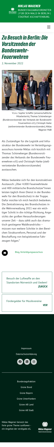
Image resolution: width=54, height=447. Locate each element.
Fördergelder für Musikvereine (27, 303)
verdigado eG (24, 428)
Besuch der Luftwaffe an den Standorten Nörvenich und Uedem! (27, 282)
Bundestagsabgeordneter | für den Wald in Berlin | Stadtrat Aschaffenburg (34, 13)
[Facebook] (20, 362)
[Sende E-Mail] (5, 253)
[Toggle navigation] (48, 27)
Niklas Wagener (29, 6)
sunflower (25, 425)
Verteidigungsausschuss (31, 252)
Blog (17, 252)
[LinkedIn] (27, 362)
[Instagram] (34, 362)
